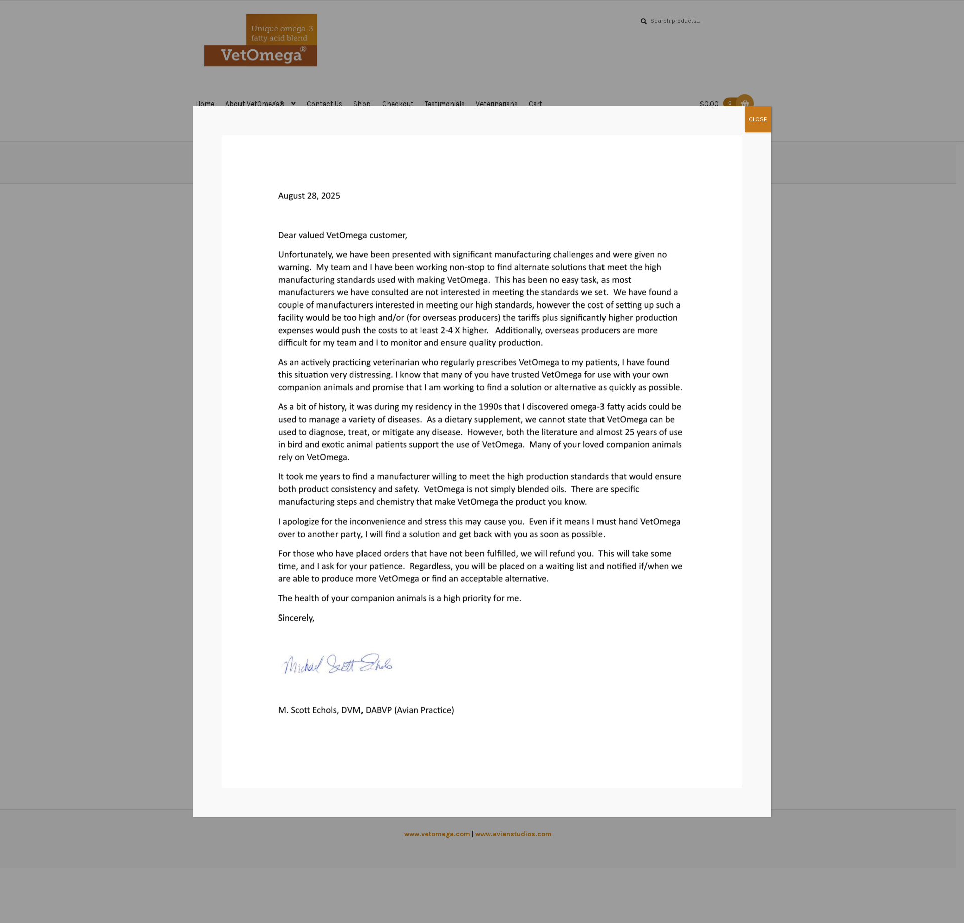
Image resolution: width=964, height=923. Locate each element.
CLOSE (758, 119)
